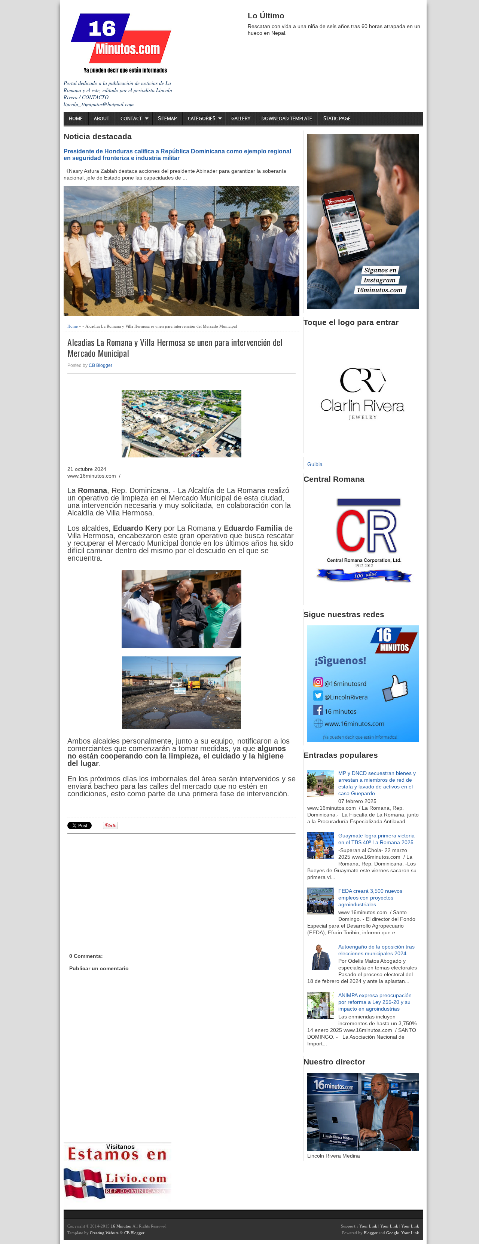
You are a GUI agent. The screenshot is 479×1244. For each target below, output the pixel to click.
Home (76, 118)
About (101, 118)
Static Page (337, 118)
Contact (131, 118)
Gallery (240, 118)
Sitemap (167, 118)
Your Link (368, 1226)
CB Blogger (100, 365)
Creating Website (104, 1233)
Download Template (287, 118)
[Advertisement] (125, 885)
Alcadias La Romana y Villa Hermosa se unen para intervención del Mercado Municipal (175, 347)
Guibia (315, 464)
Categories (201, 118)
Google (392, 1233)
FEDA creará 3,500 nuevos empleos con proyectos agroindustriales (370, 897)
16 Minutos (121, 1226)
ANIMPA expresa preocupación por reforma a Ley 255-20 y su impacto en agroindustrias (375, 1002)
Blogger (371, 1233)
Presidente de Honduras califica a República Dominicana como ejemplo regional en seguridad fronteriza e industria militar (177, 154)
